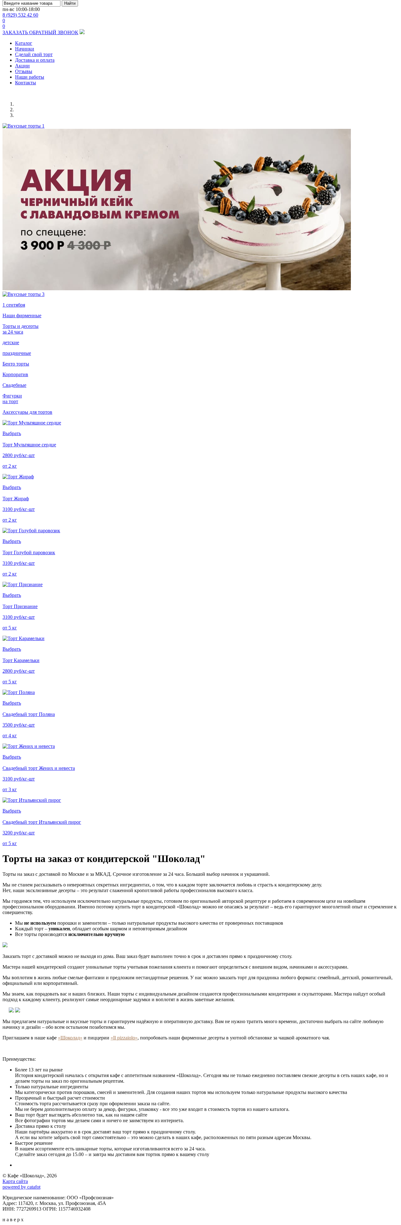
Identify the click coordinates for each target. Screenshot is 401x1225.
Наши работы (29, 77)
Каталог (23, 43)
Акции (22, 65)
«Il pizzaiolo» (124, 1037)
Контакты (25, 82)
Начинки (24, 48)
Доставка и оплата (35, 60)
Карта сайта (15, 1181)
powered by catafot (21, 1187)
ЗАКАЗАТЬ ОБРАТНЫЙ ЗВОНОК (40, 32)
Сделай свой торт (34, 54)
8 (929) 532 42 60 (20, 15)
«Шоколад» (70, 1037)
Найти (70, 3)
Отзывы (23, 71)
